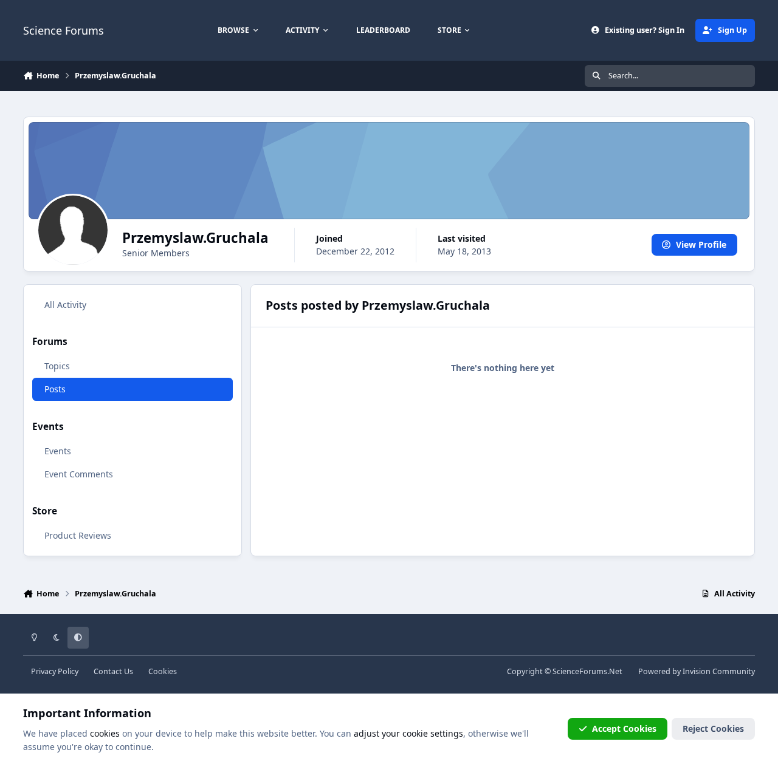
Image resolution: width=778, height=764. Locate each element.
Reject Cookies (713, 728)
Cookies (162, 671)
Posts (55, 389)
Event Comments (78, 474)
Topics (57, 366)
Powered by (696, 671)
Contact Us (113, 671)
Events (57, 451)
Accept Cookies (624, 728)
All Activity (65, 304)
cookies (105, 733)
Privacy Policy (54, 671)
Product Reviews (77, 535)
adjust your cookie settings (408, 733)
